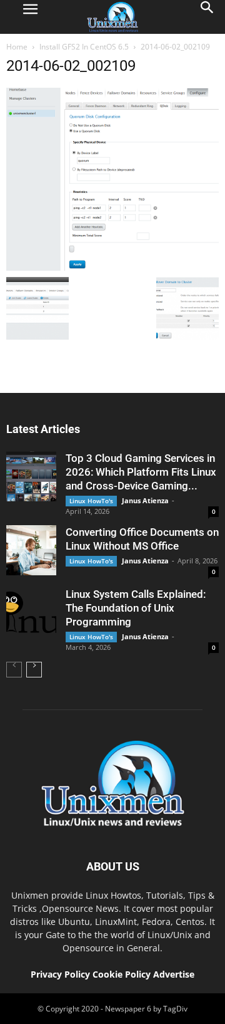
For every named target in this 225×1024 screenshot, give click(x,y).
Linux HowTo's (91, 500)
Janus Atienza (145, 500)
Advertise (173, 974)
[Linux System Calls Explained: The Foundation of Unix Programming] (31, 612)
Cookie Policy (122, 974)
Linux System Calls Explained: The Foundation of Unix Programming (136, 608)
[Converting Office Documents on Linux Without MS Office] (31, 550)
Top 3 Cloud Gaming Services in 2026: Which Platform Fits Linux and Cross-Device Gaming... (141, 472)
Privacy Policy (60, 974)
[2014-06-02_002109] (112, 268)
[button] (207, 17)
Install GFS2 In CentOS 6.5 (84, 46)
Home (17, 46)
